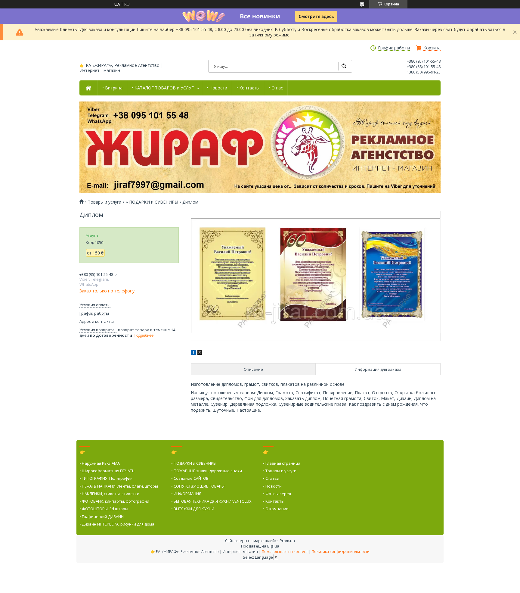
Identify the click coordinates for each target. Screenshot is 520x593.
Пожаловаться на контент (285, 551)
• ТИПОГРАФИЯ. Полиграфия (105, 478)
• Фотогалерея (277, 493)
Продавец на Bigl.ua (260, 546)
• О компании (276, 508)
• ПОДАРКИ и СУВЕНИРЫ (193, 463)
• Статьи (271, 478)
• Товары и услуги (279, 470)
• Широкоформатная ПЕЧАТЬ (107, 470)
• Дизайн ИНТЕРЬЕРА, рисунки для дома (116, 524)
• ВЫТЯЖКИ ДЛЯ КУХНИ (192, 508)
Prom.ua (287, 540)
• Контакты (248, 88)
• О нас (276, 88)
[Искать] (343, 66)
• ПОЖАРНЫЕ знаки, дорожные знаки (206, 470)
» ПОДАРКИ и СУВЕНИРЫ (152, 202)
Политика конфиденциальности (341, 551)
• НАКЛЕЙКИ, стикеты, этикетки (109, 493)
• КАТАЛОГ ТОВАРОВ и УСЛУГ (163, 88)
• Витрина (112, 88)
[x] (199, 353)
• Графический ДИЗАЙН (101, 516)
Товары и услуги (104, 202)
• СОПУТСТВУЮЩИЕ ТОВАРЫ (197, 486)
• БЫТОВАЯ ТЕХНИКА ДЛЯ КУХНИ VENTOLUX (211, 501)
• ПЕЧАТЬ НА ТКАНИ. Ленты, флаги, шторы (118, 486)
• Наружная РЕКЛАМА (99, 463)
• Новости (217, 88)
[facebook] (193, 353)
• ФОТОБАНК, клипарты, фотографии (114, 501)
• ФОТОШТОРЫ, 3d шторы (103, 508)
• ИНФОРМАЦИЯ (186, 493)
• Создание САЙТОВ (190, 478)
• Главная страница (281, 463)
